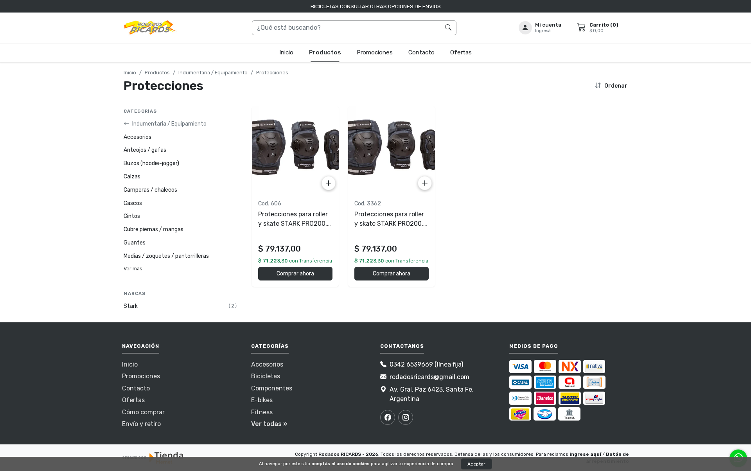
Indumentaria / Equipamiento (213, 73)
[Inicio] (151, 27)
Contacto (421, 52)
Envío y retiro (141, 424)
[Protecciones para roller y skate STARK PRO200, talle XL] (391, 149)
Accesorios (267, 364)
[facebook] (387, 417)
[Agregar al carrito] (329, 183)
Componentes (271, 388)
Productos (325, 52)
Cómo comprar (143, 412)
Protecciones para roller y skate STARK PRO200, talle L (293, 223)
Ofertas (461, 52)
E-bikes (262, 400)
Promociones (375, 52)
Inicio (286, 52)
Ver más (133, 268)
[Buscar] (448, 27)
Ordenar (615, 86)
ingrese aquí (585, 454)
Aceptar (476, 464)
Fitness (262, 412)
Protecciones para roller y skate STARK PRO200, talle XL (389, 223)
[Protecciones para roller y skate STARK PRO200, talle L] (295, 149)
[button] (540, 27)
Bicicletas (265, 376)
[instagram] (405, 417)
